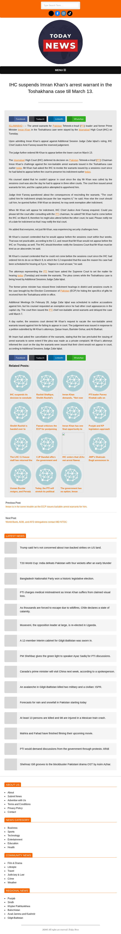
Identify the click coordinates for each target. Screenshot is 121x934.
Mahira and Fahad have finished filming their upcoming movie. (56, 733)
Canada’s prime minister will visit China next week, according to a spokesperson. (67, 671)
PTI (82, 126)
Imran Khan (24, 129)
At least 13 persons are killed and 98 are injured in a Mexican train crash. (63, 717)
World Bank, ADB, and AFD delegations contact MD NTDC (36, 522)
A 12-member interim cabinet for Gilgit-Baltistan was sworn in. (56, 640)
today (19, 168)
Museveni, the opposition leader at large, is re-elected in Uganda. (58, 625)
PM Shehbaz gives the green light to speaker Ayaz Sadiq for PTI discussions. (65, 656)
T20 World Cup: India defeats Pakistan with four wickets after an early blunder (65, 563)
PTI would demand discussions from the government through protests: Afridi (64, 748)
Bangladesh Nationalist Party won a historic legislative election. (57, 578)
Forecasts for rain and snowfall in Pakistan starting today (53, 702)
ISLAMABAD (16, 126)
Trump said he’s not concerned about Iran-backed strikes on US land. (60, 547)
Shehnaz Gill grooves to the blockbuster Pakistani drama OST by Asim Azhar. (65, 764)
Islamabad (84, 129)
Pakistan (57, 126)
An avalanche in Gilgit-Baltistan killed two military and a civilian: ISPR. (61, 687)
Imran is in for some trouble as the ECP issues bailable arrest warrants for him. (46, 506)
